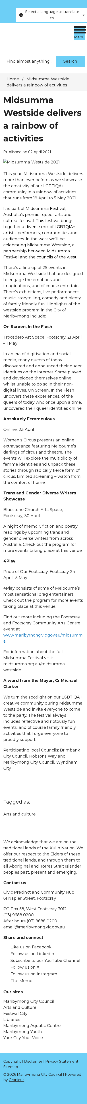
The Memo (21, 980)
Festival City (15, 1013)
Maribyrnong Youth (22, 1031)
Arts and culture (19, 814)
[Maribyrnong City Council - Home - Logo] (34, 37)
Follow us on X (24, 967)
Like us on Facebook (31, 947)
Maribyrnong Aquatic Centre (32, 1025)
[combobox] (51, 15)
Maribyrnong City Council (28, 1001)
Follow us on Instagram (33, 974)
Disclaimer (33, 1061)
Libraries (11, 1019)
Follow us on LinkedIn (32, 953)
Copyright (12, 1061)
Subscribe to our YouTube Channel (45, 960)
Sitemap (10, 1067)
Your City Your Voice (23, 1037)
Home (13, 79)
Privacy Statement (62, 1061)
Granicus (16, 1080)
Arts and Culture (19, 1007)
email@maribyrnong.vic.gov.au (34, 927)
